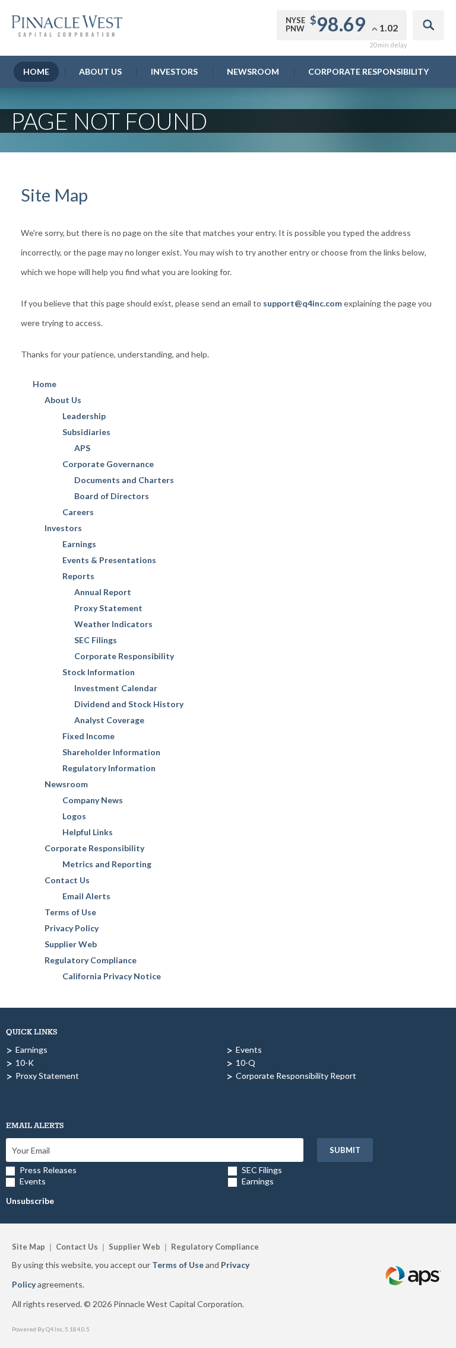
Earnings (79, 544)
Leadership (84, 416)
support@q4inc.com (302, 303)
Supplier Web (71, 944)
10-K (24, 1063)
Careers (78, 512)
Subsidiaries (86, 432)
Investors (174, 71)
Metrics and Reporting (106, 864)
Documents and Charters (124, 480)
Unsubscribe (30, 1201)
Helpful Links (87, 832)
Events (249, 1049)
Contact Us (67, 880)
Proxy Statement (108, 608)
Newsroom (253, 71)
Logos (74, 816)
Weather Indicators (113, 624)
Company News (92, 800)
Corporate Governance (108, 464)
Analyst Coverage (109, 720)
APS (82, 448)
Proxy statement (47, 1076)
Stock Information (98, 672)
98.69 (341, 24)
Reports (78, 576)
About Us (100, 71)
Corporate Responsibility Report (296, 1076)
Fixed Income (88, 736)
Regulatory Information (109, 768)
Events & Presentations (109, 560)
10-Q (245, 1063)
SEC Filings (95, 640)
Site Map (28, 1246)
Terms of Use (70, 912)
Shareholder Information (111, 752)
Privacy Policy (72, 928)
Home (36, 71)
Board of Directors (111, 496)
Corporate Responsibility (368, 71)
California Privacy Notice (111, 976)
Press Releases (48, 1170)
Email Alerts (86, 896)
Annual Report (102, 592)
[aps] (414, 1261)
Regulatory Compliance (91, 960)
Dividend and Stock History (128, 704)
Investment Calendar (115, 688)
